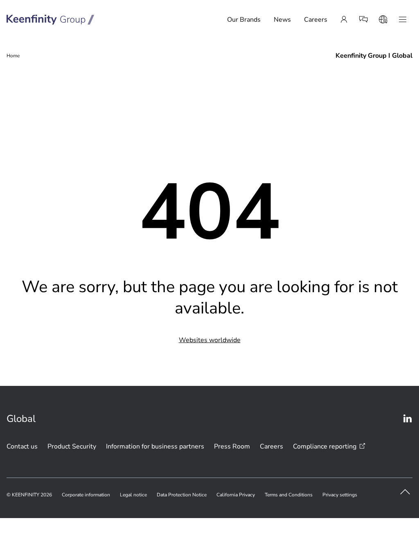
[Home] (51, 19)
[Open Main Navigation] (402, 19)
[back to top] (405, 492)
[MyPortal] (344, 19)
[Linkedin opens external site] (407, 418)
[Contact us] (363, 19)
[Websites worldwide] (383, 19)
